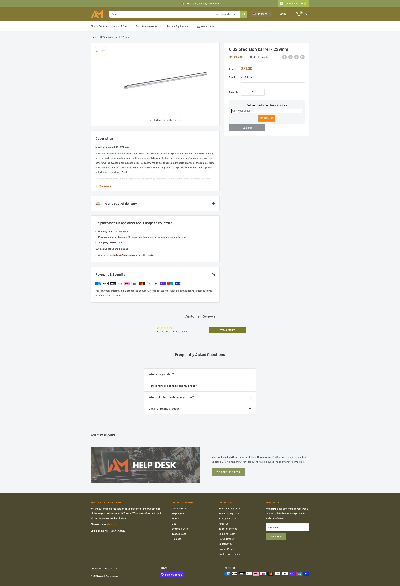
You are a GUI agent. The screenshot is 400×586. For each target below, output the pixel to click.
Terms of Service (228, 528)
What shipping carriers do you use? (171, 397)
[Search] (244, 14)
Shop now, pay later (229, 508)
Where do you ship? (161, 374)
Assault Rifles (179, 508)
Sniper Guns (178, 513)
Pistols (175, 518)
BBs (174, 523)
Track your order (228, 518)
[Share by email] (302, 56)
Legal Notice (226, 543)
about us (112, 524)
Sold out (247, 127)
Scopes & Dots (180, 528)
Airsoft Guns (97, 26)
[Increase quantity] (261, 92)
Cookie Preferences (229, 553)
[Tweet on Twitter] (296, 56)
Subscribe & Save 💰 (296, 3)
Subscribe (276, 536)
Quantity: (234, 92)
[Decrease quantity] (244, 92)
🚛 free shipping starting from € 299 (200, 3)
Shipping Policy (227, 533)
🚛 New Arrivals (206, 26)
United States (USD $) (102, 568)
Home (93, 37)
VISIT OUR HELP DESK (228, 471)
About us (224, 523)
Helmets (176, 538)
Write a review (227, 329)
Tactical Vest (179, 533)
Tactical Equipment (177, 26)
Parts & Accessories (147, 26)
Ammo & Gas (120, 26)
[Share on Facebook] (284, 56)
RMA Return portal (229, 513)
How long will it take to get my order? (173, 385)
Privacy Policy (226, 548)
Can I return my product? (165, 408)
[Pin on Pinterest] (290, 56)
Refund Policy (226, 538)
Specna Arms (236, 57)
